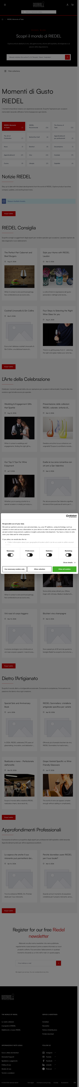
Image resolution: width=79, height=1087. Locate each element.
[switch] (30, 555)
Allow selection (39, 569)
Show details (68, 562)
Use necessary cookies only (14, 569)
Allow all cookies (64, 569)
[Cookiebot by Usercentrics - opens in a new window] (68, 516)
